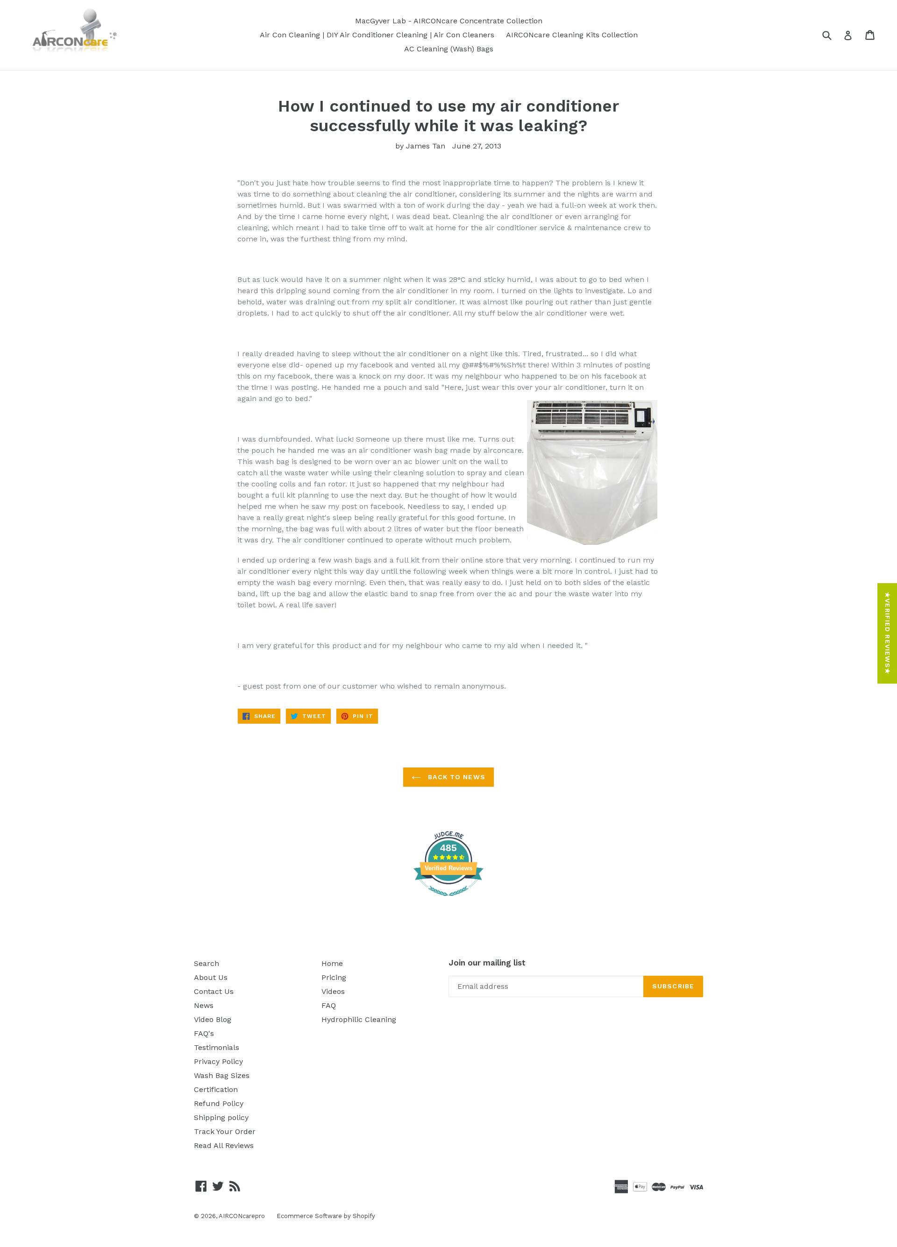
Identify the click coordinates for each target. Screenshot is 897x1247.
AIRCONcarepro (242, 1215)
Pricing (333, 977)
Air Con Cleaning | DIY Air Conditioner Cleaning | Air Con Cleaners (377, 34)
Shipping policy (221, 1117)
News (204, 1005)
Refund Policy (218, 1103)
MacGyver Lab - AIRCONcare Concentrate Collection (448, 20)
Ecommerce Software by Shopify (326, 1215)
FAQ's (204, 1033)
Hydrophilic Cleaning (358, 1019)
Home (332, 963)
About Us (211, 977)
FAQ (328, 1005)
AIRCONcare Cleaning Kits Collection (572, 34)
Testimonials (216, 1047)
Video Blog (212, 1019)
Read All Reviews (224, 1145)
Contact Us (214, 991)
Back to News (455, 777)
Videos (333, 991)
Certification (216, 1089)
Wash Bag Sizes (221, 1075)
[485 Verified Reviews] (448, 900)
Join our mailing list (487, 962)
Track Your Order (225, 1131)
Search (206, 963)
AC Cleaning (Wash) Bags (448, 48)
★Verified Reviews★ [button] (887, 633)
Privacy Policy (218, 1061)
